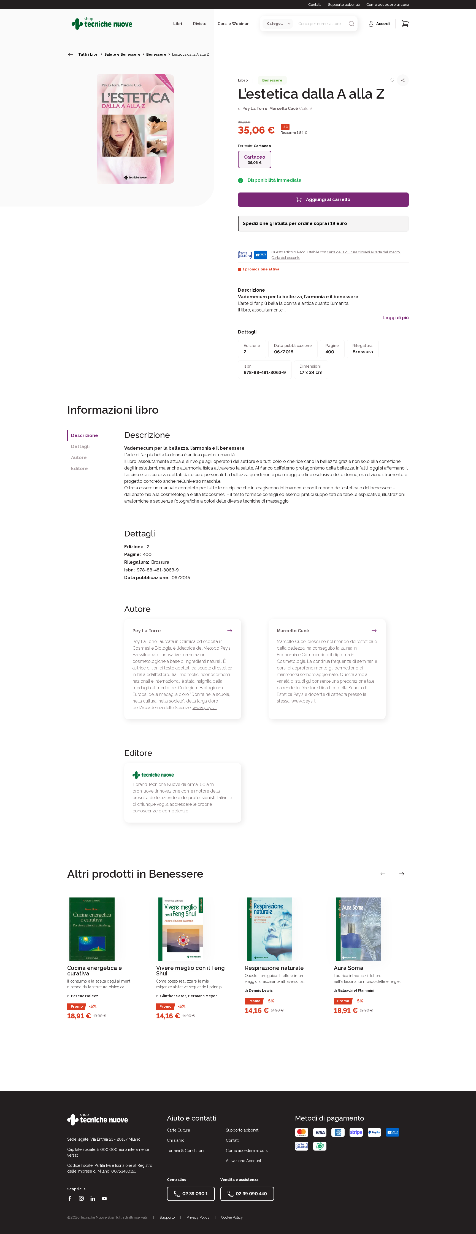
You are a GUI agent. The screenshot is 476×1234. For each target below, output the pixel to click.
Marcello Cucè (283, 108)
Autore (79, 457)
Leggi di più (396, 318)
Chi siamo (176, 1140)
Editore (79, 468)
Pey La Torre (254, 108)
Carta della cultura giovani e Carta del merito (363, 252)
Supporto (167, 1217)
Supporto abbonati (344, 4)
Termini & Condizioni (185, 1150)
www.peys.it (205, 707)
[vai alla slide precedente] (383, 874)
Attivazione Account (243, 1161)
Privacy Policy (197, 1217)
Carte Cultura (178, 1130)
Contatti (314, 4)
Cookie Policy (232, 1217)
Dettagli (80, 446)
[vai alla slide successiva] (401, 874)
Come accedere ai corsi (387, 4)
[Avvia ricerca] (351, 23)
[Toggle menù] (69, 23)
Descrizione (84, 435)
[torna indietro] (70, 54)
